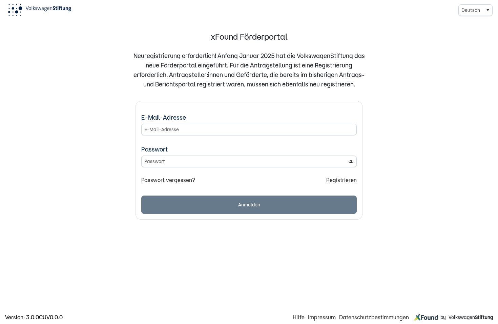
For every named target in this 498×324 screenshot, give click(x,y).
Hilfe (299, 317)
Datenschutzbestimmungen (374, 317)
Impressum (322, 317)
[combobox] (475, 10)
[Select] (487, 10)
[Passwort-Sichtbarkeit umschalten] (351, 161)
